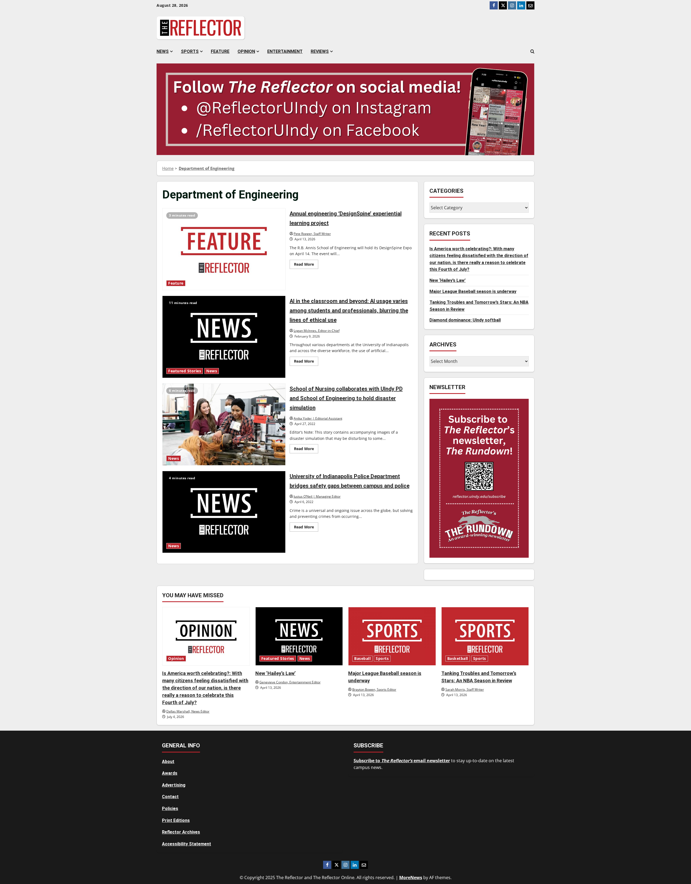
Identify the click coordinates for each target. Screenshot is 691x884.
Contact (170, 796)
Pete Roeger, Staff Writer (312, 233)
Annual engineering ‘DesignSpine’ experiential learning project (224, 249)
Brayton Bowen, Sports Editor (374, 689)
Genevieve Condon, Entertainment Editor (290, 682)
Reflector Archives (181, 832)
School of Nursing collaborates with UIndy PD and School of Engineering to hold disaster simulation (224, 424)
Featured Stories (184, 371)
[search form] (532, 51)
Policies (170, 808)
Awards (169, 773)
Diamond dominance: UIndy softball (465, 320)
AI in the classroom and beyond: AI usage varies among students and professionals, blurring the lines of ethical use (224, 337)
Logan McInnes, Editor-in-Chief (317, 330)
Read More (306, 265)
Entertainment (285, 51)
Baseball (362, 658)
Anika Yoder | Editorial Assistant (318, 418)
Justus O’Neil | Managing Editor (317, 496)
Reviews (320, 51)
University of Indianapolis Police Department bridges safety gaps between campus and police (224, 512)
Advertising (173, 785)
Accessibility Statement (186, 843)
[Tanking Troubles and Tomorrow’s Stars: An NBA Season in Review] (485, 636)
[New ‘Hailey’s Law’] (299, 636)
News (163, 51)
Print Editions (176, 820)
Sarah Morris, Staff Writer (464, 689)
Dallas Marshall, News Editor (187, 711)
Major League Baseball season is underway (472, 291)
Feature (220, 51)
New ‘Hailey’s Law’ (447, 280)
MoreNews (410, 877)
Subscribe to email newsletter (402, 761)
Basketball (457, 658)
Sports (190, 51)
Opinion (246, 51)
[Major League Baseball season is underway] (392, 636)
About (168, 761)
